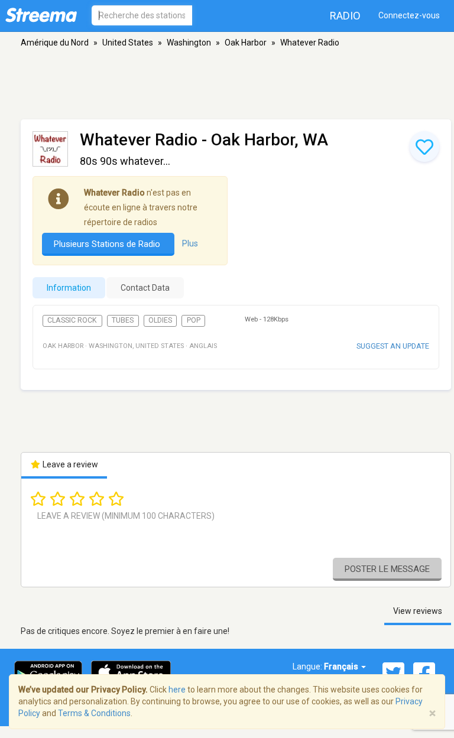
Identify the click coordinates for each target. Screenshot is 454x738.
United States (127, 42)
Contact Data (145, 287)
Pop (193, 320)
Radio (345, 15)
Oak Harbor (246, 42)
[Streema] (41, 15)
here (177, 689)
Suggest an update (392, 346)
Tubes (123, 320)
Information (69, 287)
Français (342, 666)
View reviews (417, 611)
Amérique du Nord (55, 42)
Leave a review (69, 464)
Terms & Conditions (94, 713)
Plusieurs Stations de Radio (108, 244)
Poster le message (387, 569)
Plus (190, 243)
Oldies (160, 320)
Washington (189, 42)
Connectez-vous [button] (409, 15)
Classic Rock (72, 320)
